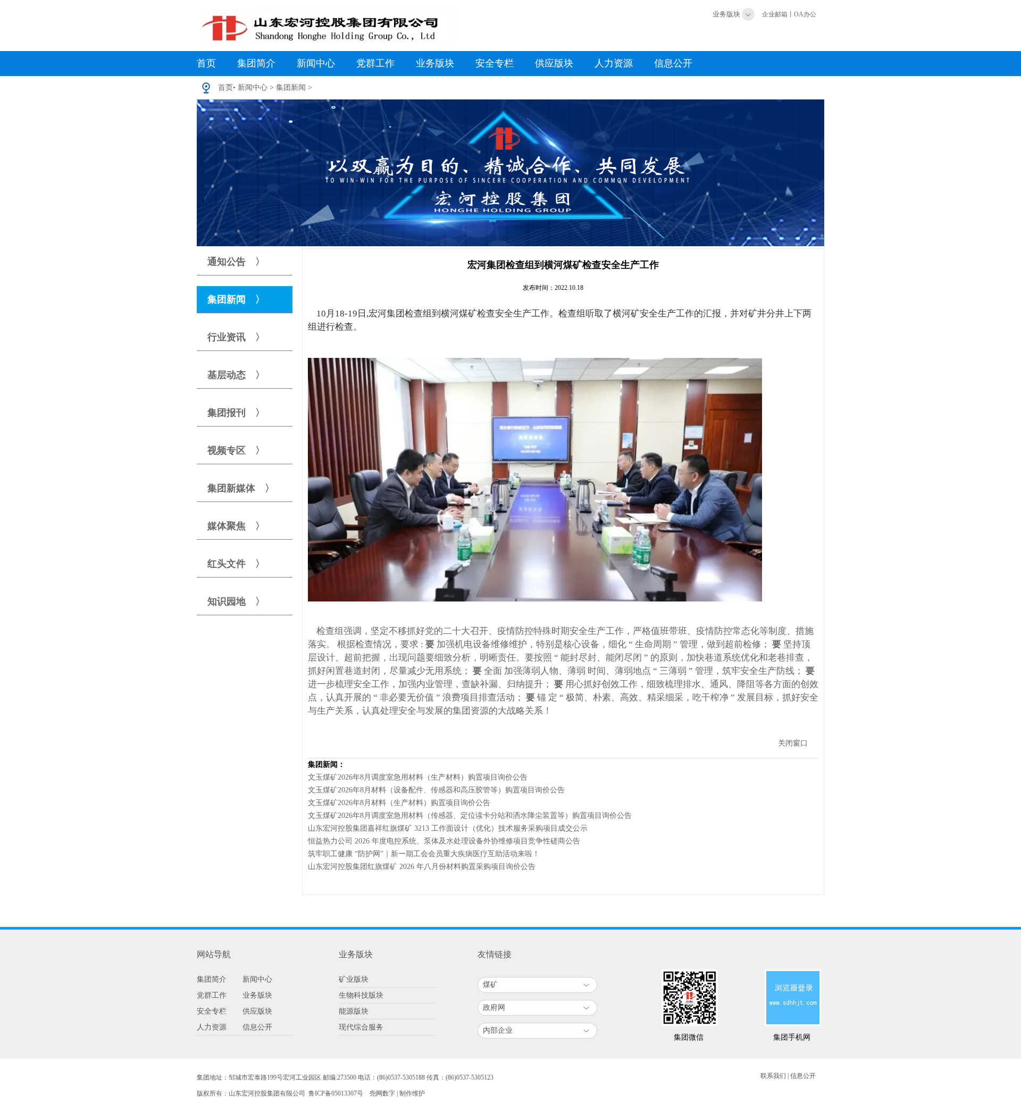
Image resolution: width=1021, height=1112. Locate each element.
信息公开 (673, 63)
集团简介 (256, 63)
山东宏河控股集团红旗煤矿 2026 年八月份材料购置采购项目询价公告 (421, 867)
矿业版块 (354, 979)
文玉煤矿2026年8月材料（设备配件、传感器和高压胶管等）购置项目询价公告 (436, 790)
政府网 (494, 1007)
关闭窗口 (793, 743)
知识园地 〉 (236, 601)
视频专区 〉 (236, 450)
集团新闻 (291, 87)
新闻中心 (316, 63)
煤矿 (490, 985)
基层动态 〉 (236, 375)
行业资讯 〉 (236, 337)
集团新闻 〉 (236, 299)
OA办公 (805, 14)
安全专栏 (494, 63)
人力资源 (614, 63)
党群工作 (375, 63)
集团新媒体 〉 (240, 488)
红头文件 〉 (236, 563)
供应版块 (554, 63)
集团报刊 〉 (236, 412)
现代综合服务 (361, 1027)
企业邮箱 (775, 14)
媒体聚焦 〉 (236, 526)
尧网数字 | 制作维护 (397, 1093)
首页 (206, 63)
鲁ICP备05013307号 (335, 1093)
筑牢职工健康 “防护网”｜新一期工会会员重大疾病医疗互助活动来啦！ (424, 854)
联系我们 (773, 1076)
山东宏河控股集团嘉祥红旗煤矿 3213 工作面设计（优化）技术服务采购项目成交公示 (448, 828)
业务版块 (726, 14)
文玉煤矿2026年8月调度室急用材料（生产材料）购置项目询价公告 (418, 777)
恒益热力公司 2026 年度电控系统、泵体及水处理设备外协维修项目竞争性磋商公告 (444, 841)
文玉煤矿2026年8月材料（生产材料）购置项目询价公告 (399, 803)
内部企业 (498, 1030)
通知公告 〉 (236, 261)
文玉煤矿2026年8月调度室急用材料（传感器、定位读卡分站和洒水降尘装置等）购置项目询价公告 (470, 816)
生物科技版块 (361, 995)
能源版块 (354, 1011)
